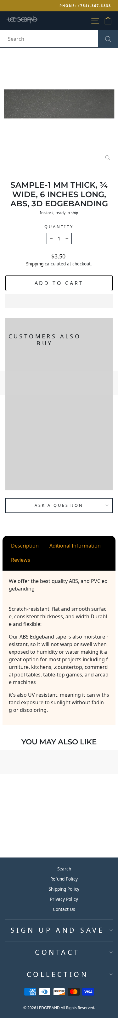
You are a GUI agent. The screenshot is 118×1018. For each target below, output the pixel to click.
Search (64, 869)
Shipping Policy (64, 889)
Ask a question (59, 505)
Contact (57, 952)
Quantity (59, 226)
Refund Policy (64, 879)
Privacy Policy (64, 899)
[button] (59, 301)
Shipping (34, 264)
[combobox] (59, 39)
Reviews (20, 559)
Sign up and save (57, 930)
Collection (57, 974)
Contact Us (64, 909)
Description (25, 545)
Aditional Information (75, 545)
